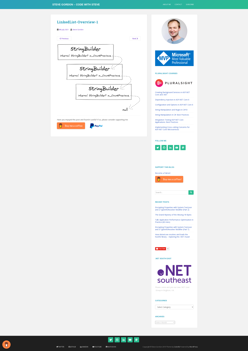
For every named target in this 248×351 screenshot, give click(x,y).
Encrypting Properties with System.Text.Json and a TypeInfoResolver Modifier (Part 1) (173, 228)
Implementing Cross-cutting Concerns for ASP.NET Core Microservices (172, 128)
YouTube (98, 347)
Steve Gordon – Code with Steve (76, 4)
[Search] (191, 192)
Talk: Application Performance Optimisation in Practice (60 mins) (174, 221)
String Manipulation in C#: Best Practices (172, 115)
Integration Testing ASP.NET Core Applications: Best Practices (169, 121)
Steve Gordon (77, 29)
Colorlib (177, 347)
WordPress (193, 347)
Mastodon (111, 347)
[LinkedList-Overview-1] (99, 78)
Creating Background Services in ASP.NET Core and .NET (172, 93)
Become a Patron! (162, 173)
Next (134, 38)
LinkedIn (85, 347)
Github (73, 347)
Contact (178, 4)
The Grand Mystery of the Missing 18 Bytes (173, 214)
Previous (65, 38)
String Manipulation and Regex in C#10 (171, 109)
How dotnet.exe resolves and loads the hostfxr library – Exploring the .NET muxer (172, 235)
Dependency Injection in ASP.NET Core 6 (172, 99)
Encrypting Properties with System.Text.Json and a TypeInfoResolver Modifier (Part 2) (173, 208)
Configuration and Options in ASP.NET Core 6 (174, 104)
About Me (167, 4)
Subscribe (190, 4)
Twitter (61, 347)
